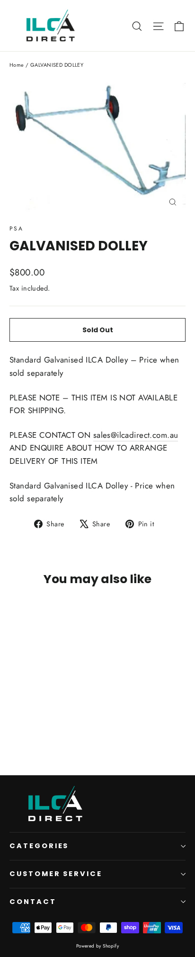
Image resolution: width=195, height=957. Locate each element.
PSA (16, 228)
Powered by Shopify (97, 945)
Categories (39, 846)
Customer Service (55, 873)
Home (16, 65)
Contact (32, 901)
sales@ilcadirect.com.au (135, 435)
